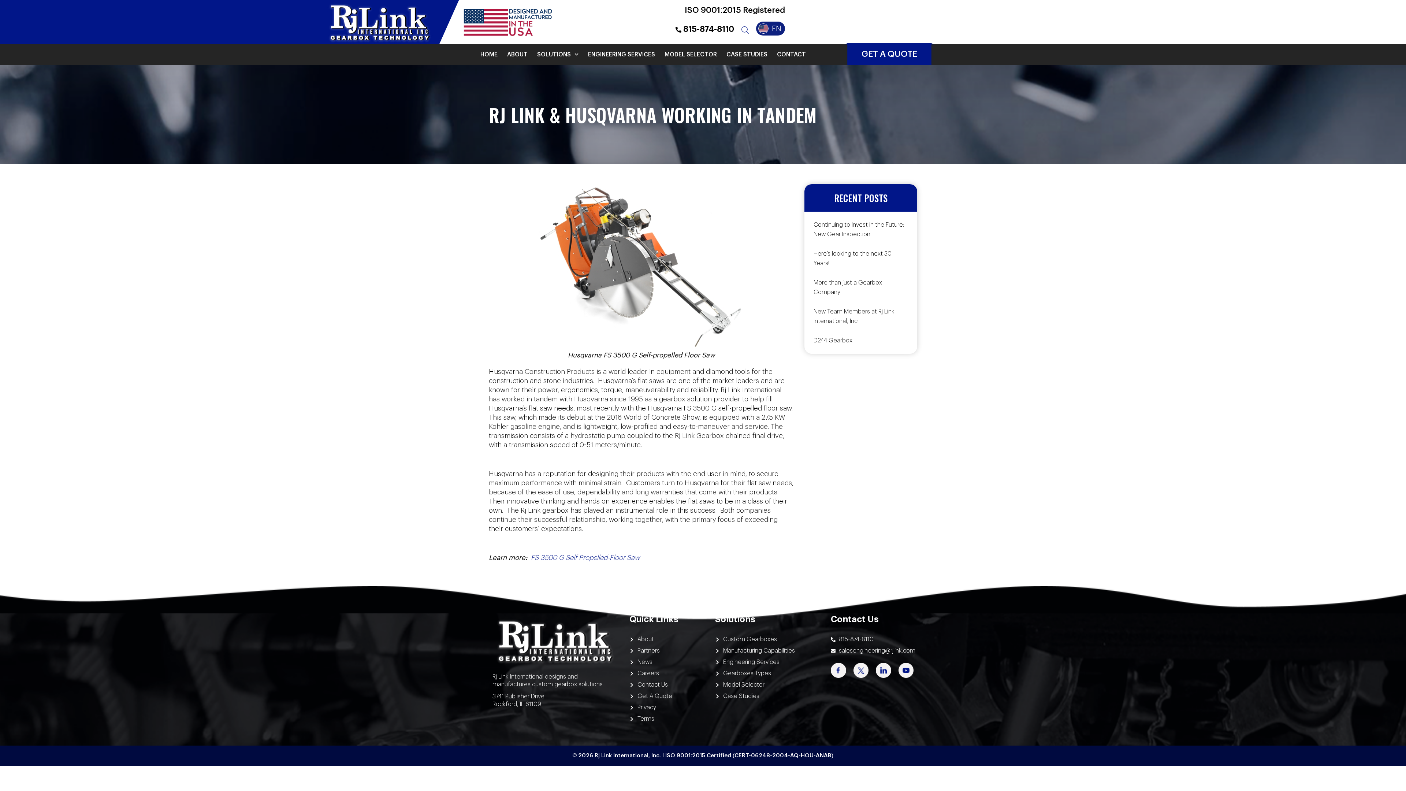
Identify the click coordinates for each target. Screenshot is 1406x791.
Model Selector (691, 54)
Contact (791, 54)
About (517, 54)
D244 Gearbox (833, 340)
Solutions (554, 54)
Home (489, 54)
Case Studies (746, 54)
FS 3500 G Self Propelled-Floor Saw (585, 557)
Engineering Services (621, 54)
